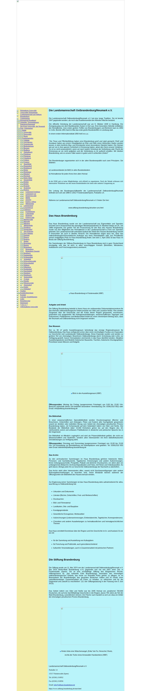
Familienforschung (26, 293)
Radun (26, 241)
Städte (24, 130)
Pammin (27, 235)
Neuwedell (27, 134)
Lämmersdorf (28, 206)
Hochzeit (27, 176)
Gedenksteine (25, 118)
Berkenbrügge (29, 146)
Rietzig (26, 245)
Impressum (24, 303)
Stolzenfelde (28, 277)
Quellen (23, 291)
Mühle (28, 198)
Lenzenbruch (28, 208)
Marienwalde (28, 219)
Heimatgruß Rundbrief (28, 120)
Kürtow (26, 190)
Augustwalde (28, 144)
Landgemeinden (27, 138)
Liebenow (27, 210)
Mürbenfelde (28, 225)
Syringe (26, 279)
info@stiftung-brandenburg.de (64, 685)
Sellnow (27, 265)
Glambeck (27, 158)
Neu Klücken (28, 231)
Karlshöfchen (30, 212)
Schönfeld (27, 259)
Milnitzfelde (30, 204)
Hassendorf (28, 166)
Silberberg (27, 267)
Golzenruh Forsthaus (33, 192)
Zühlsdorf (27, 289)
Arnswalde (27, 132)
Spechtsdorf (28, 271)
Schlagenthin (28, 257)
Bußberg (27, 150)
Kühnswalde (30, 217)
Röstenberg (28, 247)
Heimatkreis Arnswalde (28, 110)
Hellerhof (29, 215)
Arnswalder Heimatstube (29, 112)
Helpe (26, 170)
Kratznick (27, 188)
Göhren (26, 160)
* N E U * (24, 305)
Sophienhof (28, 269)
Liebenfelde (30, 214)
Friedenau (27, 154)
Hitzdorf (27, 174)
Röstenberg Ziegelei (33, 251)
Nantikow (27, 227)
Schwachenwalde (30, 261)
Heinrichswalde (31, 196)
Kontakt (23, 295)
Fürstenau (27, 156)
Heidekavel (28, 168)
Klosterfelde (28, 180)
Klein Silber (28, 178)
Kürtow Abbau (31, 202)
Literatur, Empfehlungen (28, 297)
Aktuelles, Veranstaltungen (29, 122)
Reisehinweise (25, 301)
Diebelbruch (28, 152)
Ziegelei (28, 200)
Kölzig (26, 184)
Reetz (26, 136)
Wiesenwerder (29, 283)
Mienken (27, 223)
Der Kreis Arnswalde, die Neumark (32, 126)
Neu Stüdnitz (28, 233)
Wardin (26, 281)
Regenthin (27, 243)
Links (22, 299)
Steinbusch (27, 275)
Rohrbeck (27, 253)
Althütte (26, 140)
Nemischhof (28, 229)
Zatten (26, 287)
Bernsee (26, 148)
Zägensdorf (28, 285)
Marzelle (27, 221)
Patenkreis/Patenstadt (27, 124)
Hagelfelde (27, 164)
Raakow (27, 239)
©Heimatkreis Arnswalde (29, 307)
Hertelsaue (27, 172)
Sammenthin (28, 255)
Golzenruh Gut (31, 194)
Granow (27, 162)
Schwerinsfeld (29, 263)
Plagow (26, 237)
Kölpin (26, 182)
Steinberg (27, 273)
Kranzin (26, 186)
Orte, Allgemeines (26, 128)
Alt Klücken (28, 142)
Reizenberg (29, 249)
